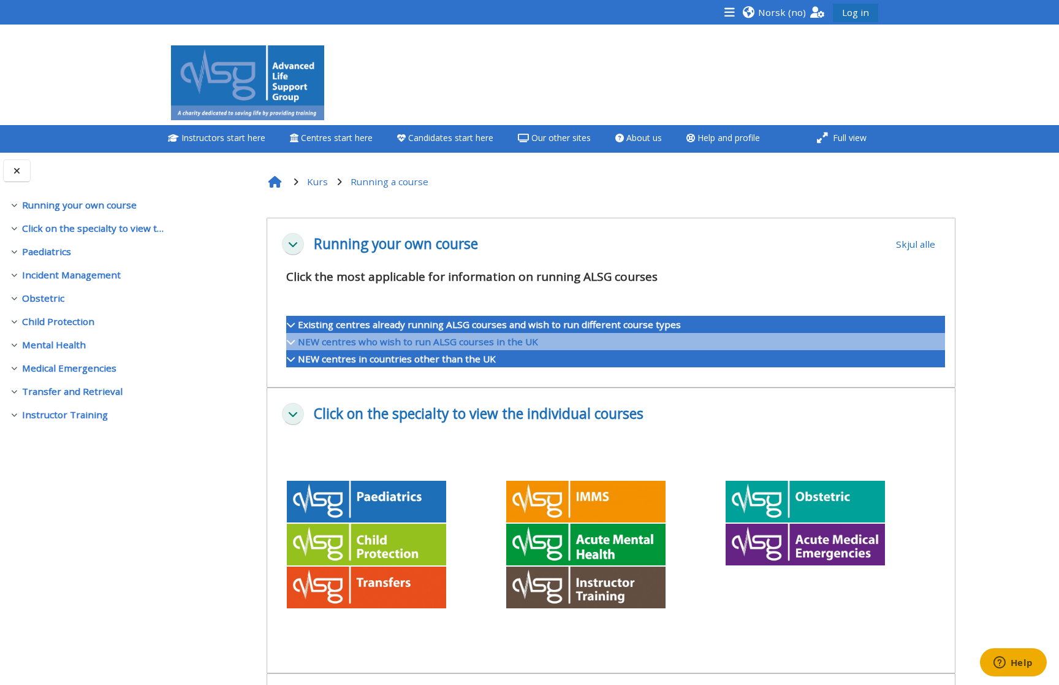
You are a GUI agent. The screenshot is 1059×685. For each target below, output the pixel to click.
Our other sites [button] (560, 138)
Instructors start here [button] (222, 138)
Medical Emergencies (69, 368)
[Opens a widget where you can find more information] (1013, 663)
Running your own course (79, 205)
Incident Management (71, 275)
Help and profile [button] (727, 138)
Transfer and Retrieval (72, 391)
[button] (774, 11)
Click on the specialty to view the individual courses (93, 228)
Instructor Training (65, 414)
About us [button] (643, 138)
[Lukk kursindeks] (17, 170)
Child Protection (58, 321)
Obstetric (43, 298)
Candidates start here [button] (449, 138)
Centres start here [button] (335, 138)
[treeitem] (87, 204)
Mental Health (54, 345)
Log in (855, 12)
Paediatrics (46, 251)
